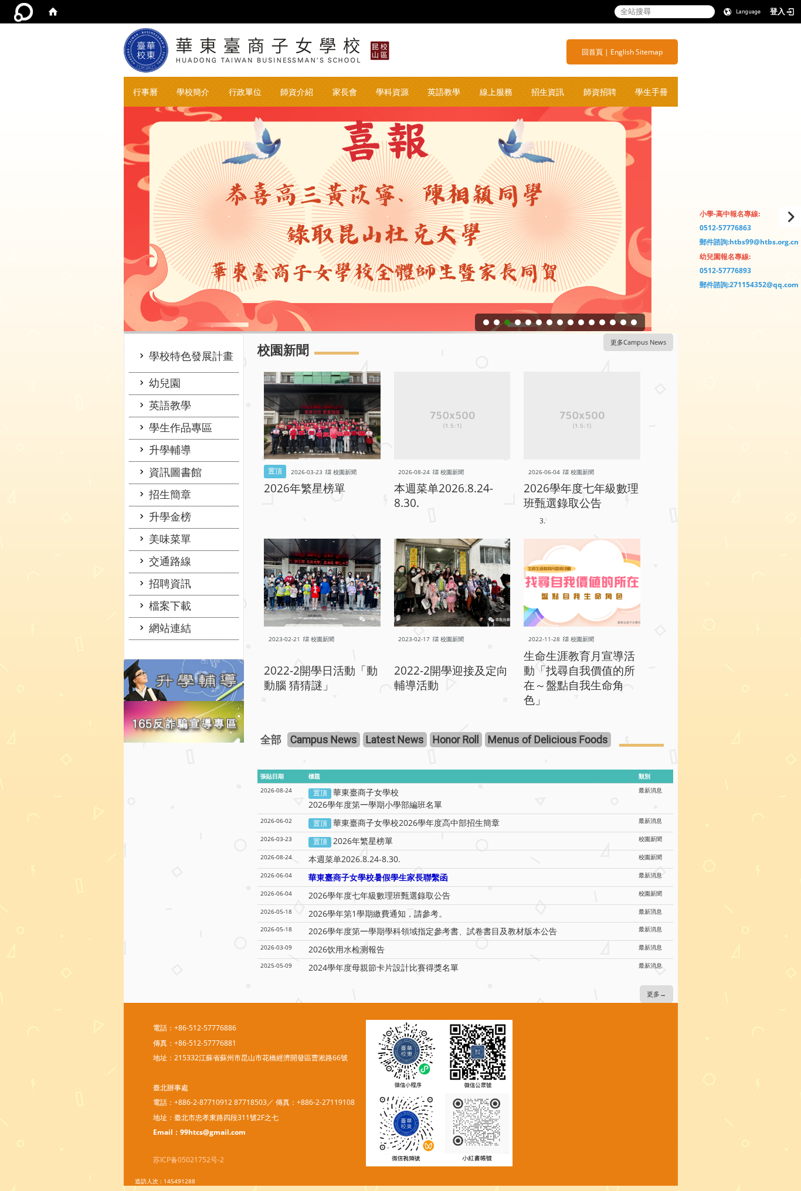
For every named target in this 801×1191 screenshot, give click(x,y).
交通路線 (170, 561)
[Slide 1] (486, 322)
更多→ (656, 994)
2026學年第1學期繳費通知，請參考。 (377, 913)
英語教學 (443, 91)
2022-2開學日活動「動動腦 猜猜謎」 (321, 677)
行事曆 (145, 91)
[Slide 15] (634, 322)
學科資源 (392, 91)
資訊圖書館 (175, 472)
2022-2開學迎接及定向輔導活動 (451, 677)
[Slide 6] (539, 322)
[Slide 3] (507, 322)
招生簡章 (170, 494)
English (622, 52)
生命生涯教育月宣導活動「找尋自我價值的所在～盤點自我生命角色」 (579, 677)
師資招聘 (599, 91)
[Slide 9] (570, 322)
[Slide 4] (518, 322)
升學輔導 (170, 450)
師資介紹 (296, 91)
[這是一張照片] (184, 680)
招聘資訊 (170, 583)
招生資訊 (547, 91)
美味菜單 (170, 539)
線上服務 (496, 91)
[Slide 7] (549, 322)
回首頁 (592, 52)
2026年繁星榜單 (304, 488)
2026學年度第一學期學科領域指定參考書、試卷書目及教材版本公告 (432, 931)
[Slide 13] (613, 322)
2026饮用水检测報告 (346, 949)
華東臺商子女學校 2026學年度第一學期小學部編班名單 (375, 798)
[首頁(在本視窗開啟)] (52, 11)
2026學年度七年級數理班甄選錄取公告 (581, 495)
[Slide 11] (592, 322)
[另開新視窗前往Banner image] (184, 721)
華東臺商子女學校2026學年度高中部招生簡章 (416, 822)
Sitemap (649, 52)
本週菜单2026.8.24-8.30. (443, 495)
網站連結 (170, 628)
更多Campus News (638, 342)
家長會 (344, 91)
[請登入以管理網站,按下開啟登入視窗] (23, 11)
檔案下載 (170, 605)
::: (577, 52)
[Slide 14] (623, 322)
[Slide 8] (560, 322)
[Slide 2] (497, 322)
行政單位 (245, 91)
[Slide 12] (602, 322)
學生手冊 (651, 91)
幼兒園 (165, 383)
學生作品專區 (180, 427)
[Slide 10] (581, 322)
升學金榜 (170, 516)
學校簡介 (193, 91)
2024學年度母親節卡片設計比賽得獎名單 (383, 967)
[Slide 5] (528, 322)
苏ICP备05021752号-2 (188, 1160)
